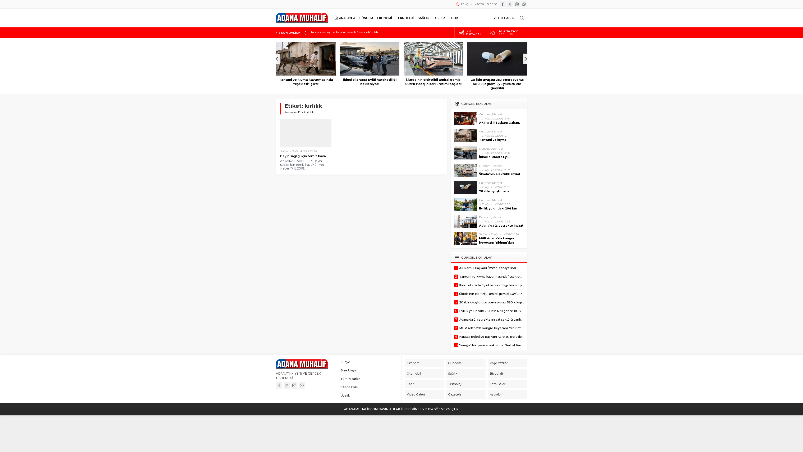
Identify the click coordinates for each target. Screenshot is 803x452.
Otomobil (497, 148)
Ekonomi (485, 165)
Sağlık (284, 151)
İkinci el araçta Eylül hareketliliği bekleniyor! (341, 33)
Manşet (497, 114)
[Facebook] (503, 4)
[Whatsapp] (524, 4)
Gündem (485, 114)
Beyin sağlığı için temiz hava (303, 156)
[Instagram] (517, 4)
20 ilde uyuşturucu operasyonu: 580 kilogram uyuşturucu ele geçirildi (497, 84)
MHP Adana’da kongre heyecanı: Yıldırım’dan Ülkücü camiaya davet (496, 242)
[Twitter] (510, 4)
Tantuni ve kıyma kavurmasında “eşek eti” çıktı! (306, 82)
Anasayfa (290, 112)
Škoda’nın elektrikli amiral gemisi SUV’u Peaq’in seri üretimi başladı (433, 82)
